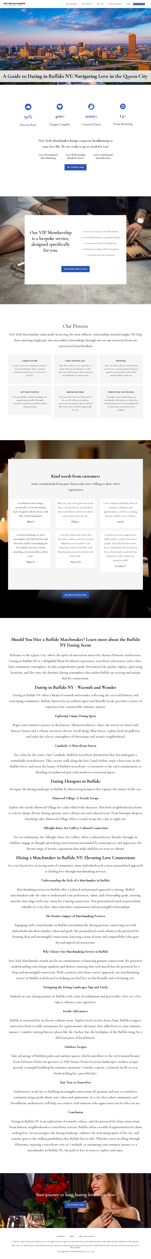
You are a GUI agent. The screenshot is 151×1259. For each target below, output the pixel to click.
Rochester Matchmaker (121, 1245)
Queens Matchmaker (84, 1245)
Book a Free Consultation (75, 269)
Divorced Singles (48, 1241)
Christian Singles (33, 1241)
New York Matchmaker (14, 4)
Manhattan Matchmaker (65, 1245)
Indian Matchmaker (110, 1241)
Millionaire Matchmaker (129, 1241)
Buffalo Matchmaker (102, 1245)
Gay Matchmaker (76, 1241)
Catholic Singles (18, 1241)
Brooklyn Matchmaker (45, 1245)
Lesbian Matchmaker (92, 1241)
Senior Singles (62, 1241)
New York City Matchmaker (23, 1245)
